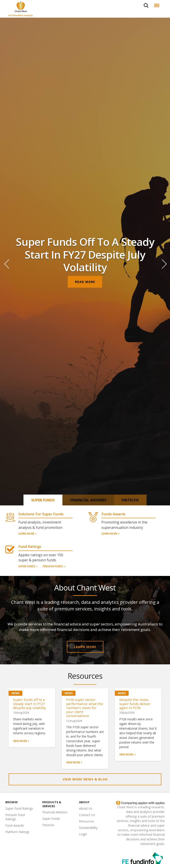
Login (83, 834)
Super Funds (43, 500)
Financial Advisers (88, 500)
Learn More (26, 533)
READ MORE (85, 282)
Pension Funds (53, 566)
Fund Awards (14, 825)
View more (20, 741)
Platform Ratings (17, 832)
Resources (86, 821)
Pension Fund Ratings (15, 817)
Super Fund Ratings (19, 808)
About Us (85, 808)
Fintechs (130, 500)
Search (146, 3)
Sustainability (88, 828)
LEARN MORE (85, 647)
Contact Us (87, 815)
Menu (156, 3)
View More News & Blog (85, 779)
